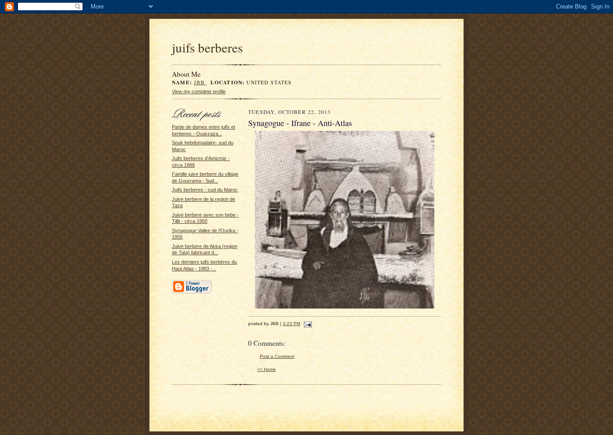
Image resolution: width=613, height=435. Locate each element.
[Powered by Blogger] (191, 292)
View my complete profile (199, 91)
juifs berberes (207, 47)
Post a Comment (277, 356)
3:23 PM (291, 323)
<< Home (266, 369)
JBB (200, 82)
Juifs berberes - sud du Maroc (205, 189)
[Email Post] (307, 323)
